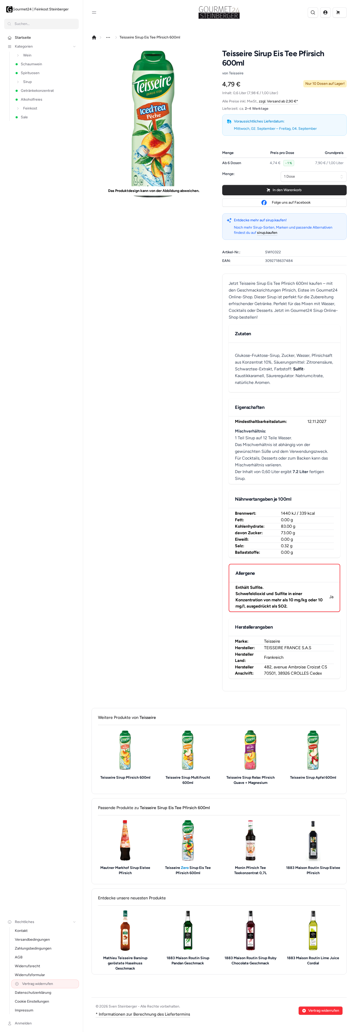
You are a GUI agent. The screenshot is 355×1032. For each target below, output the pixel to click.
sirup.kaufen (267, 232)
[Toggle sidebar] (94, 12)
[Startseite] (94, 37)
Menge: (228, 174)
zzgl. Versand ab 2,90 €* (278, 101)
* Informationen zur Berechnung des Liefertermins (143, 1014)
